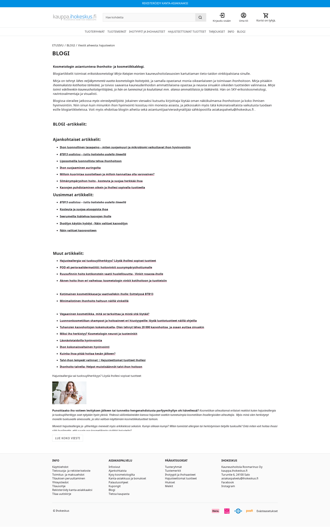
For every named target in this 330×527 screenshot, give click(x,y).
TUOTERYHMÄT (95, 32)
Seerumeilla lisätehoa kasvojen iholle (85, 216)
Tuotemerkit (173, 471)
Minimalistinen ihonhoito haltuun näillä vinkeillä (94, 301)
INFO (231, 32)
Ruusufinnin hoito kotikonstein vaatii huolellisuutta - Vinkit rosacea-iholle (111, 274)
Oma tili (243, 20)
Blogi (112, 490)
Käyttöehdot (60, 467)
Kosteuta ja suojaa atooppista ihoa (84, 209)
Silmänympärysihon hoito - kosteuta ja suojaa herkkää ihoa (101, 181)
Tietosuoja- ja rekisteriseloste (71, 471)
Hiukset (170, 482)
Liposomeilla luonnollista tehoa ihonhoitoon (91, 161)
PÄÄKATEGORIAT (176, 460)
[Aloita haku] (200, 17)
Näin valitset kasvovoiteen (78, 230)
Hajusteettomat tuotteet (181, 478)
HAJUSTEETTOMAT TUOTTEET (187, 32)
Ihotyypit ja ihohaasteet (180, 474)
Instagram (228, 486)
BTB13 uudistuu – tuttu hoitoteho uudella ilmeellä (93, 154)
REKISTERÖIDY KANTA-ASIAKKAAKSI (165, 3)
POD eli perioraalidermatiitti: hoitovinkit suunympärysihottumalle (106, 267)
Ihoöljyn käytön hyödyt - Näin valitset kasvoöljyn (94, 223)
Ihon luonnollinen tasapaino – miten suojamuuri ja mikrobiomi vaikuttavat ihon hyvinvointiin (125, 147)
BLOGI (241, 32)
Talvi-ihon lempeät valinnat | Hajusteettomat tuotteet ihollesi (103, 360)
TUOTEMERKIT (116, 32)
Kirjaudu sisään (222, 20)
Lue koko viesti (67, 438)
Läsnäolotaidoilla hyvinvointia (81, 340)
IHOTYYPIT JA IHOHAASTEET (147, 32)
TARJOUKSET (217, 32)
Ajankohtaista (117, 471)
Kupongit (115, 486)
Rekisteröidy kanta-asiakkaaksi (72, 490)
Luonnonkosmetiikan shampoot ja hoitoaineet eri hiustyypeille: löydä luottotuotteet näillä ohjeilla (128, 321)
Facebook (227, 482)
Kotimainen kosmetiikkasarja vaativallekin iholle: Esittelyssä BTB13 (106, 294)
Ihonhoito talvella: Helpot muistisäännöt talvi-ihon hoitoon (101, 367)
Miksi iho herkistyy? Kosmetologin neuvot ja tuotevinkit (98, 334)
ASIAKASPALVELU (120, 460)
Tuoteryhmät (173, 467)
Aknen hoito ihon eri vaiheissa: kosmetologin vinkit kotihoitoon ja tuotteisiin (113, 280)
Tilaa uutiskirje (61, 494)
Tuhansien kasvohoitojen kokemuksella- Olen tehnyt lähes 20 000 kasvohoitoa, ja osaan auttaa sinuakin (132, 327)
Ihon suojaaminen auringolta (80, 168)
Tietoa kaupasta (119, 494)
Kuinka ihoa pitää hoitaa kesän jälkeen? (88, 354)
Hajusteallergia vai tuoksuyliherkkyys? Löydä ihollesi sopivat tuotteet (108, 261)
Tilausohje (58, 486)
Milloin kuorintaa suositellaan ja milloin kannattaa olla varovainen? (107, 174)
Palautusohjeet (118, 482)
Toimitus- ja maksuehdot (68, 474)
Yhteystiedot (60, 482)
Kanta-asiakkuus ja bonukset (127, 478)
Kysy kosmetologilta (122, 474)
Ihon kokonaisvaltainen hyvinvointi (84, 347)
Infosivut (114, 467)
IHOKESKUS (229, 460)
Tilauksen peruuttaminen (68, 478)
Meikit (169, 486)
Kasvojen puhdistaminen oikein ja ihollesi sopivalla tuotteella (102, 187)
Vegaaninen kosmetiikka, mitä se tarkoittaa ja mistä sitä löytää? (104, 314)
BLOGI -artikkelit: (70, 124)
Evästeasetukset (267, 511)
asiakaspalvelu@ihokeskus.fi (239, 478)
